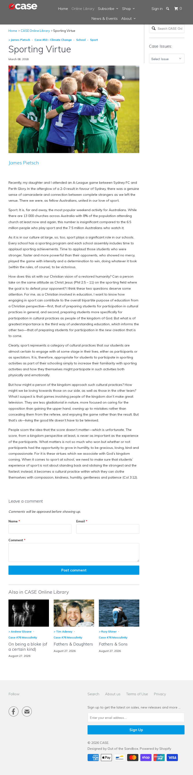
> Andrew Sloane (20, 631)
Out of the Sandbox (123, 748)
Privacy (160, 694)
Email (81, 521)
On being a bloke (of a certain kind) (27, 646)
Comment (16, 540)
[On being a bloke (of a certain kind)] (28, 625)
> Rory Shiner (108, 631)
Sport (94, 40)
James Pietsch (23, 163)
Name (14, 521)
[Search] (168, 8)
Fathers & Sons (113, 644)
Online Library (83, 8)
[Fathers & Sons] (119, 625)
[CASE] (23, 6)
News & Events (104, 18)
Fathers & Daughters (73, 644)
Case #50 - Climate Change (53, 40)
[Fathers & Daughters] (74, 625)
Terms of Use (137, 694)
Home (63, 8)
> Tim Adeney (63, 631)
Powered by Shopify (155, 748)
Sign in (157, 8)
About (127, 18)
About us (113, 694)
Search (93, 694)
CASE (104, 743)
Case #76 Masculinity (22, 637)
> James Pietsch (19, 40)
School (81, 40)
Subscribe (107, 8)
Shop (127, 8)
